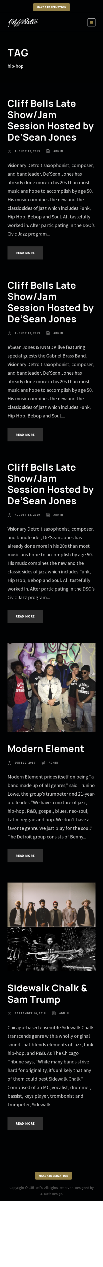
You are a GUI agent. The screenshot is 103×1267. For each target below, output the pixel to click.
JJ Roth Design (51, 1193)
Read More (25, 253)
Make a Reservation (51, 7)
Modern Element (46, 748)
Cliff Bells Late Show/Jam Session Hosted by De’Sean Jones (51, 120)
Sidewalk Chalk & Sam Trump (47, 993)
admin (58, 151)
